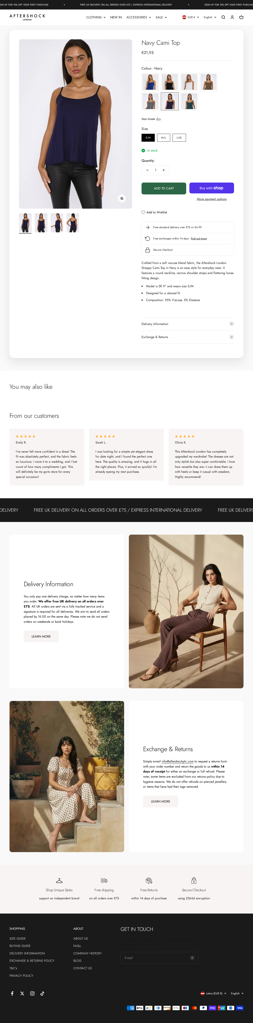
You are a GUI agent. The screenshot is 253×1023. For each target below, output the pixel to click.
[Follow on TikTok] (42, 993)
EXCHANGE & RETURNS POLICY (31, 960)
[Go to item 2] (41, 223)
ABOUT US (80, 938)
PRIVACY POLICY (21, 975)
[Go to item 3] (57, 223)
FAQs (77, 946)
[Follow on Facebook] (12, 993)
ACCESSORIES (136, 17)
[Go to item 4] (72, 223)
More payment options (212, 199)
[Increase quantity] (163, 170)
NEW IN (116, 17)
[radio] (150, 82)
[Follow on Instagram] (32, 993)
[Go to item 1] (25, 223)
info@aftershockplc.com (178, 761)
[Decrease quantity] (147, 170)
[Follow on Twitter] (22, 993)
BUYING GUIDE (20, 946)
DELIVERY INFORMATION (27, 953)
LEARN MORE (41, 636)
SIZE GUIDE (17, 938)
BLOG (77, 960)
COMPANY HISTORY (87, 953)
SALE (159, 17)
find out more (199, 238)
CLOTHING (94, 17)
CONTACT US (82, 968)
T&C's (13, 968)
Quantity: (148, 160)
